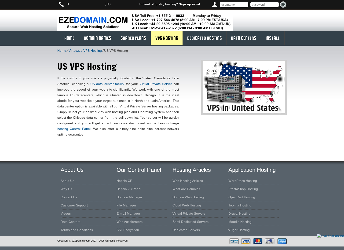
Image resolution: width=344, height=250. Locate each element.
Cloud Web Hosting (186, 205)
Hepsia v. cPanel (129, 189)
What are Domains (186, 189)
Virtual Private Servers (188, 213)
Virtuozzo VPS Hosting (85, 50)
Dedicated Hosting (204, 38)
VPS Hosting (166, 38)
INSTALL (273, 38)
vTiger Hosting (239, 230)
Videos (66, 213)
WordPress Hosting (242, 181)
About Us (67, 181)
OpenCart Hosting (241, 197)
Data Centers (243, 38)
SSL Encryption (128, 230)
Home (69, 38)
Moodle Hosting (240, 222)
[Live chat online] (330, 236)
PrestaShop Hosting (243, 189)
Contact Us (69, 197)
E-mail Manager (128, 213)
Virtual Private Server (155, 84)
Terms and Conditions (77, 230)
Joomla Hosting (239, 205)
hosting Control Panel (74, 129)
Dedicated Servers (186, 230)
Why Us (66, 189)
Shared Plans (133, 38)
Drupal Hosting (239, 213)
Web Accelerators (130, 222)
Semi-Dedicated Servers (190, 222)
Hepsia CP (124, 181)
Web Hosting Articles (187, 181)
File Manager (126, 205)
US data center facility (107, 84)
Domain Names (97, 38)
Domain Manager (129, 197)
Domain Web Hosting (188, 197)
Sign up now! (189, 4)
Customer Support (74, 205)
